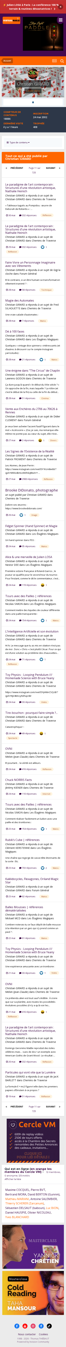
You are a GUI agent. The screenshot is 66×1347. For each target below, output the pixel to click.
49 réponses (28, 733)
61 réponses (28, 938)
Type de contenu (18, 142)
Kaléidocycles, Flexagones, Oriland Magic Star (32, 880)
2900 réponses (29, 479)
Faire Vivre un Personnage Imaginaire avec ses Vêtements (30, 264)
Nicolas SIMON (14, 604)
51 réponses (28, 398)
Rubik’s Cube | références (22, 840)
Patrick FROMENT (15, 459)
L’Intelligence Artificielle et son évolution (31, 631)
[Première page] (6, 168)
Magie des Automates (19, 300)
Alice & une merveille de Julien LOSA (28, 557)
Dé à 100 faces (14, 331)
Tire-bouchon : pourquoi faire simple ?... (31, 713)
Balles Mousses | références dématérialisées (24, 908)
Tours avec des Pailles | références (28, 596)
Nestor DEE (12, 564)
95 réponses (28, 546)
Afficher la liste (13, 1179)
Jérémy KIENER (14, 787)
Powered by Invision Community (33, 1341)
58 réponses (28, 289)
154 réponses (29, 620)
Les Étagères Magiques (45, 339)
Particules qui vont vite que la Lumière (30, 1072)
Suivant (50, 168)
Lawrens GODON (15, 378)
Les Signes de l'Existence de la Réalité (29, 451)
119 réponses (29, 585)
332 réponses (29, 215)
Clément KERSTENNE (17, 848)
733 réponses (29, 867)
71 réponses (28, 659)
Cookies (43, 1334)
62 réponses (28, 896)
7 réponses (27, 320)
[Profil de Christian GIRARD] (33, 102)
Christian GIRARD (15, 195)
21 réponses (28, 359)
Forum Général (28, 273)
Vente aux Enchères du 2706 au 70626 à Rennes (31, 410)
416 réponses (29, 769)
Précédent (17, 168)
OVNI (8, 749)
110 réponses (29, 793)
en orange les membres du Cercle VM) (28, 1170)
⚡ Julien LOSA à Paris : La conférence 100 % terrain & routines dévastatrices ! (31, 6)
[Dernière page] (59, 168)
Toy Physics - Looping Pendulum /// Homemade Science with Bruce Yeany (29, 676)
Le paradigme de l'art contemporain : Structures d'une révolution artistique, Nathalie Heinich (30, 188)
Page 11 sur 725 (34, 170)
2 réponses (27, 440)
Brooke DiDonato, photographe (31, 490)
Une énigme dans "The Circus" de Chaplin (32, 370)
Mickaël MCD (12, 918)
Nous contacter (27, 1334)
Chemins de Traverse (44, 199)
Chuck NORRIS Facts (18, 780)
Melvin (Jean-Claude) (17, 756)
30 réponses (28, 702)
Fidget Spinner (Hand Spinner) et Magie (31, 526)
